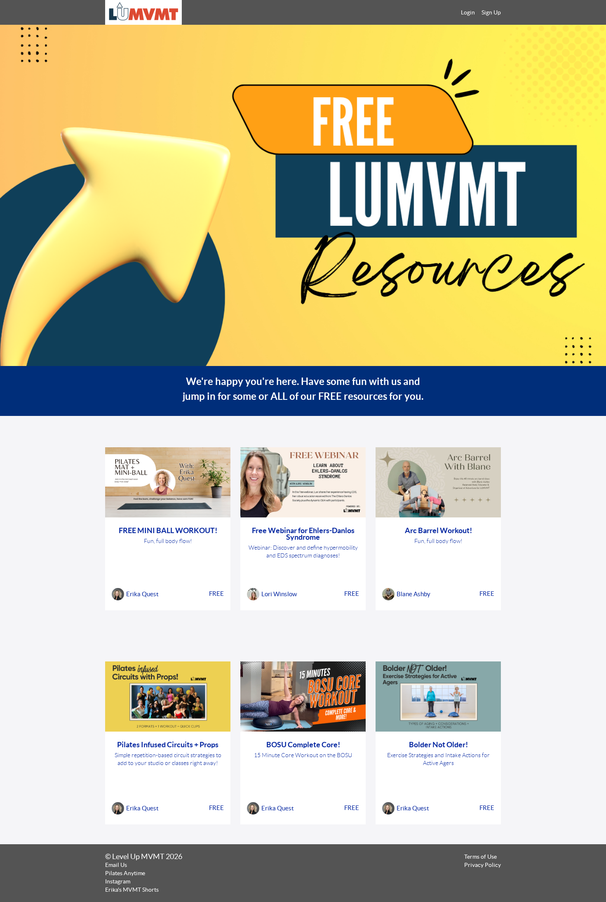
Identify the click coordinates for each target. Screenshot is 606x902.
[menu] (477, 12)
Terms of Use (480, 856)
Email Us (116, 865)
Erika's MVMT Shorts (132, 889)
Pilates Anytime (125, 873)
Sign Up (491, 12)
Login (468, 12)
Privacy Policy (482, 865)
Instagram (117, 881)
